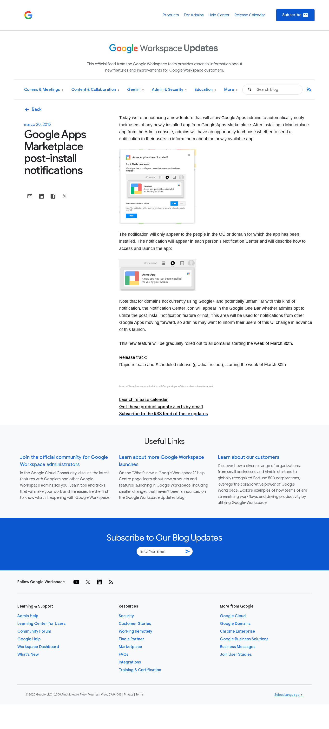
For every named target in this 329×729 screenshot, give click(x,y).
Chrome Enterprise (237, 631)
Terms (140, 694)
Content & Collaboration (95, 89)
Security (126, 616)
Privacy (128, 694)
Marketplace (130, 646)
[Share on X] (64, 196)
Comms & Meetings (43, 89)
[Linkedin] (99, 582)
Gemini (135, 89)
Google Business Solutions (244, 639)
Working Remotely (135, 631)
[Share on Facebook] (53, 196)
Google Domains (235, 623)
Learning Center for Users (41, 623)
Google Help (29, 639)
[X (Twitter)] (88, 582)
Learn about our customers (248, 457)
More (230, 89)
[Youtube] (76, 582)
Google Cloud (233, 616)
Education (205, 89)
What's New (28, 654)
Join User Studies (236, 654)
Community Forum (34, 631)
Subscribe (295, 15)
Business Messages (237, 646)
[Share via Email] (30, 196)
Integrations (130, 662)
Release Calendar (249, 15)
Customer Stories (135, 623)
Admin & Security (169, 89)
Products (171, 15)
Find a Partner (131, 639)
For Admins (194, 15)
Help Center (219, 15)
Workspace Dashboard (38, 646)
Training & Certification (140, 670)
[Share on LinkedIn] (41, 196)
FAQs (123, 654)
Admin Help (27, 616)
